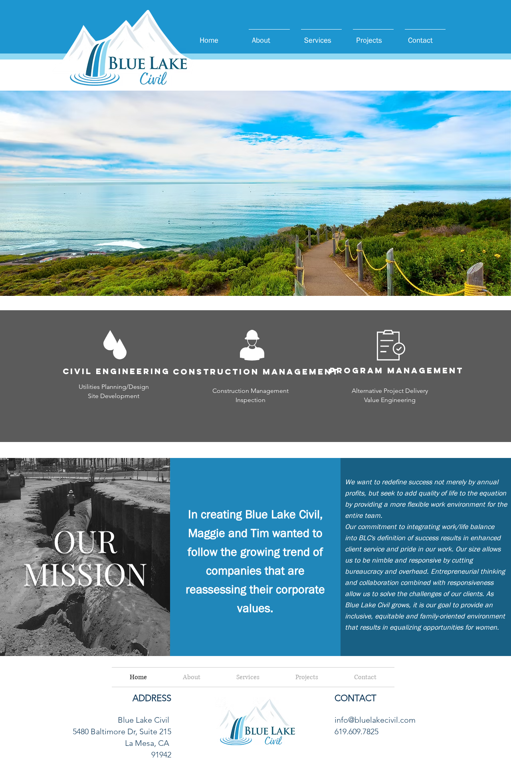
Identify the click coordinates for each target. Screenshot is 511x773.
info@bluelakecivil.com (375, 720)
